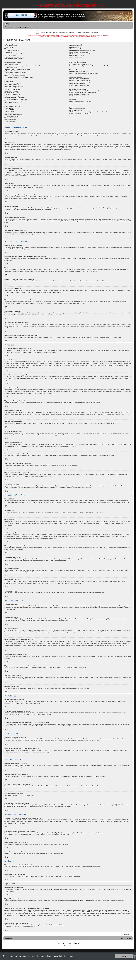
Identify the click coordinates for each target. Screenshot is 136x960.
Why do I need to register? (11, 45)
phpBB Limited (52, 889)
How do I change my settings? (12, 64)
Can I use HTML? (9, 109)
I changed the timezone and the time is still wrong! (17, 69)
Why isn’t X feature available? (76, 110)
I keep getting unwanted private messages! (80, 64)
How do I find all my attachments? (78, 103)
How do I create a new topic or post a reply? (15, 83)
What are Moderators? (75, 47)
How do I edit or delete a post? (12, 84)
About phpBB (127, 889)
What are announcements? (11, 116)
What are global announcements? (13, 114)
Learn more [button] (68, 956)
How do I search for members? (77, 83)
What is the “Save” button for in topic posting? (16, 99)
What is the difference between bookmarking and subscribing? (85, 91)
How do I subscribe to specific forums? (79, 94)
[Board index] (21, 15)
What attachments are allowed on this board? (80, 101)
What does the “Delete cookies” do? (13, 58)
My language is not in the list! (11, 70)
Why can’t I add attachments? (12, 94)
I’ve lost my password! (10, 55)
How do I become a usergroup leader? (79, 52)
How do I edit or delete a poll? (12, 91)
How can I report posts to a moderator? (14, 97)
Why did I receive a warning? (11, 96)
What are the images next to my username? (15, 72)
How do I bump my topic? (11, 102)
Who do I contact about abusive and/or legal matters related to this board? (88, 112)
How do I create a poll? (10, 87)
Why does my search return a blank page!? (80, 82)
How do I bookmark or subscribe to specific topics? (82, 92)
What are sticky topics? (10, 118)
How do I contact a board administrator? (79, 113)
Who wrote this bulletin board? (77, 108)
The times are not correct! (11, 67)
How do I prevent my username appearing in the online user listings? (22, 65)
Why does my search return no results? (79, 80)
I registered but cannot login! (11, 50)
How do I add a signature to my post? (14, 86)
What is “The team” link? (75, 57)
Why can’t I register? (9, 49)
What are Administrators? (75, 45)
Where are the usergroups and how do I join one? (82, 50)
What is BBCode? (8, 108)
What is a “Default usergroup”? (77, 55)
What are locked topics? (10, 119)
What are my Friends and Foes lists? (78, 71)
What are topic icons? (10, 121)
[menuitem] (6, 24)
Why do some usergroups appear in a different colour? (83, 53)
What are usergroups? (75, 49)
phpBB (54, 292)
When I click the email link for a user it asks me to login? (18, 77)
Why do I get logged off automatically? (14, 57)
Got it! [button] (124, 956)
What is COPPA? (8, 47)
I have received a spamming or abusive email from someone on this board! (88, 65)
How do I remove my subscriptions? (78, 95)
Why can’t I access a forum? (11, 92)
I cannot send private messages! (77, 62)
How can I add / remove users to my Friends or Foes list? (84, 73)
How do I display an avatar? (11, 74)
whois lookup (123, 910)
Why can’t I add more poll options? (13, 89)
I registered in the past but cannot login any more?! (17, 53)
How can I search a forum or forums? (79, 78)
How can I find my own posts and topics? (79, 85)
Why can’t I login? (8, 52)
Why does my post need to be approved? (15, 101)
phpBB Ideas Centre (82, 900)
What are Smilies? (9, 111)
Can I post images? (9, 113)
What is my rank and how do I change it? (14, 75)
